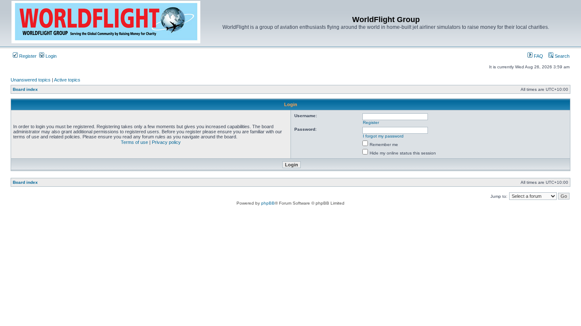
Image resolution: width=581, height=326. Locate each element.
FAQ (538, 56)
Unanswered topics (31, 79)
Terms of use (134, 142)
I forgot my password (383, 136)
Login (50, 56)
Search (561, 56)
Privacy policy (166, 142)
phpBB (268, 203)
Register (27, 56)
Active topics (67, 79)
